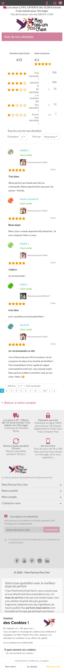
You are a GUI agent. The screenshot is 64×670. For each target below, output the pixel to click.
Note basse (49, 136)
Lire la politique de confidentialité (18, 643)
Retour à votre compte (20, 402)
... (40, 390)
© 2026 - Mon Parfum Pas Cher (32, 572)
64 (44, 390)
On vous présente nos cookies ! (20, 653)
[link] (17, 560)
